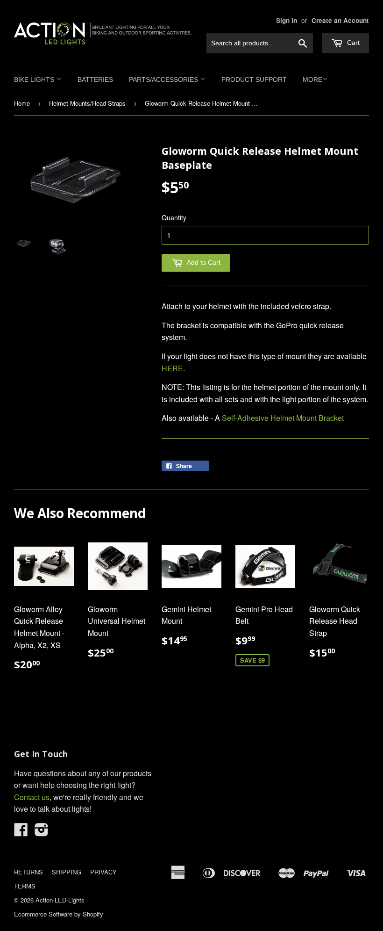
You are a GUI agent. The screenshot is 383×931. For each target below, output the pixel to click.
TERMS (24, 885)
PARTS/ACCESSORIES (164, 79)
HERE (172, 368)
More (312, 79)
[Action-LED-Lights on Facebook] (21, 832)
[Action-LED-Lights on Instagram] (42, 832)
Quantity (174, 217)
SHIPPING (66, 871)
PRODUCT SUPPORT (254, 79)
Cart (352, 42)
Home (22, 103)
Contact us (32, 797)
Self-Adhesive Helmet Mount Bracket (283, 417)
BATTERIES (95, 79)
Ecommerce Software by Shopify (58, 913)
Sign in (286, 20)
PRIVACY (103, 871)
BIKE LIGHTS (35, 79)
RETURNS (28, 871)
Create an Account (340, 20)
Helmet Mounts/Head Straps (87, 103)
